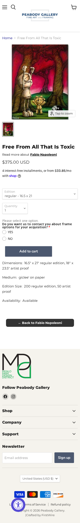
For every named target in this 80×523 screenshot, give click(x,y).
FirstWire (48, 515)
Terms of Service (34, 504)
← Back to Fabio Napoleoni (40, 323)
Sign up (64, 457)
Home (7, 38)
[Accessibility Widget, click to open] (18, 505)
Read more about (29, 155)
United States (37, 478)
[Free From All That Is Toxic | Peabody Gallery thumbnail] (8, 129)
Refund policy (61, 504)
